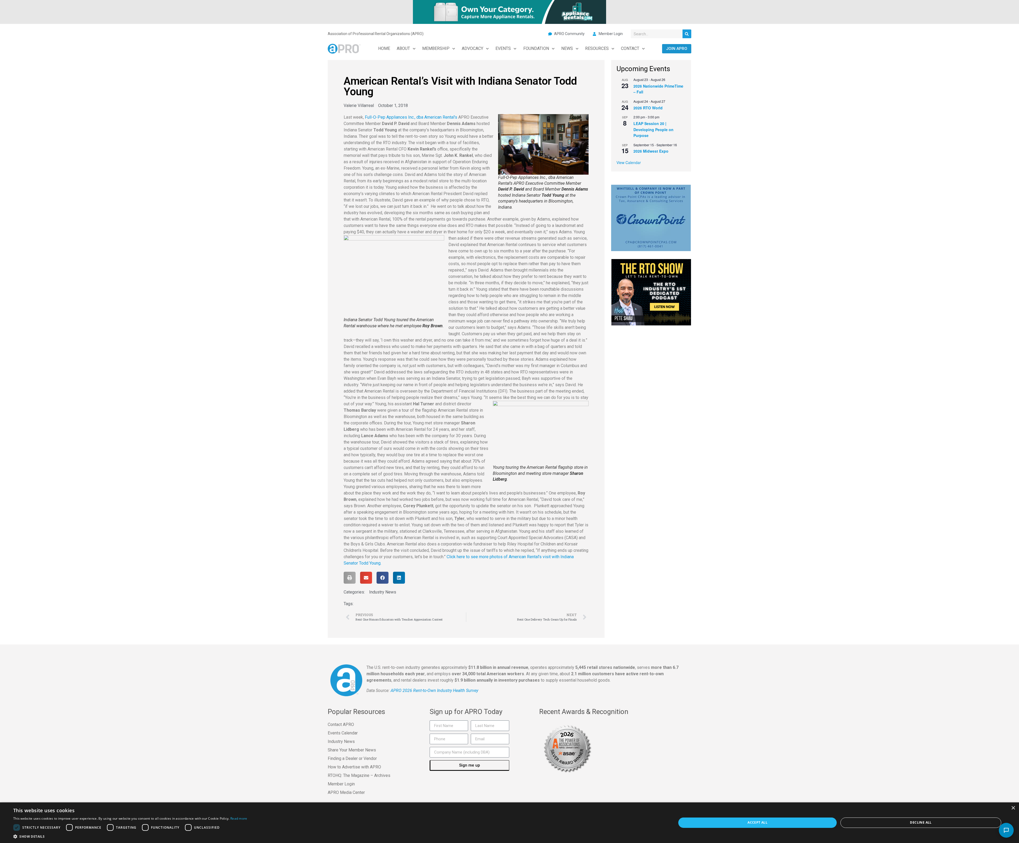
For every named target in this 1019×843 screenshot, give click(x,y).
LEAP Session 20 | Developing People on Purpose (653, 129)
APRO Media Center (346, 792)
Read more (238, 818)
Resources (597, 48)
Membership (436, 48)
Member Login (341, 783)
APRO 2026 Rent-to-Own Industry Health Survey (434, 690)
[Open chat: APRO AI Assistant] (1006, 830)
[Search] (687, 33)
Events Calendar (343, 733)
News (567, 48)
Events (503, 48)
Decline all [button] (920, 822)
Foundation (536, 48)
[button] (350, 578)
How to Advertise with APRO (354, 766)
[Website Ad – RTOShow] (651, 291)
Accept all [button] (757, 822)
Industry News (382, 592)
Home (384, 48)
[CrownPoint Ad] (651, 217)
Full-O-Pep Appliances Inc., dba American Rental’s (411, 117)
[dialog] (509, 822)
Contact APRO (341, 724)
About (403, 48)
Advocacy (472, 48)
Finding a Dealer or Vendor (352, 758)
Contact (630, 48)
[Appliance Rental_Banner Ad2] (509, 11)
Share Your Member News (352, 749)
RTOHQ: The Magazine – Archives (359, 775)
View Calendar (628, 162)
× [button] (1013, 808)
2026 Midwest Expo (650, 151)
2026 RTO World (648, 107)
